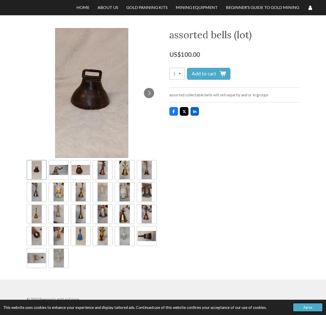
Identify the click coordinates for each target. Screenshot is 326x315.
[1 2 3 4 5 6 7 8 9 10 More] (177, 74)
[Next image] (149, 93)
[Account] (310, 8)
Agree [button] (307, 307)
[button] (37, 170)
